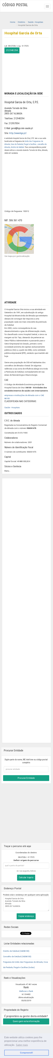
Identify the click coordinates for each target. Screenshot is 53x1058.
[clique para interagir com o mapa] (19, 239)
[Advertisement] (26, 72)
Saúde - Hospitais (12, 407)
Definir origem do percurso (26, 860)
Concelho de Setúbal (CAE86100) (17, 956)
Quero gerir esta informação (26, 1021)
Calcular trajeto (26, 877)
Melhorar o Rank (26, 991)
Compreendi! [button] (26, 1052)
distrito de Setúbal (17, 147)
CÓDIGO (15, 4)
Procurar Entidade (26, 778)
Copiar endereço (26, 916)
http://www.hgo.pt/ (18, 133)
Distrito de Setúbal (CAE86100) (16, 951)
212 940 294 (12, 50)
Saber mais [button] (22, 1045)
